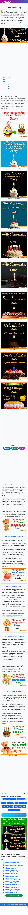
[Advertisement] (14, 57)
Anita (4, 806)
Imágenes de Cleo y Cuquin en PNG (12, 887)
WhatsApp (15, 448)
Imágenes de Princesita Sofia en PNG (12, 889)
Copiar (22, 448)
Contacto (24, 904)
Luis (8, 802)
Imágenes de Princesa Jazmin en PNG (13, 879)
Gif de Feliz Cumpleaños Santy (10, 77)
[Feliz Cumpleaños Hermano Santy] (14, 679)
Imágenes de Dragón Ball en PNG (11, 886)
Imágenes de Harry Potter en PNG (12, 881)
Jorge (18, 799)
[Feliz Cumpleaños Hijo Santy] (14, 731)
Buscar (25, 793)
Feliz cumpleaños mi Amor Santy (11, 81)
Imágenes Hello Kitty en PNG (11, 882)
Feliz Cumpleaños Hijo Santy (10, 88)
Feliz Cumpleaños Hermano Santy (11, 86)
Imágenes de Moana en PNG (10, 875)
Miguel (12, 802)
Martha (9, 799)
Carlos (14, 799)
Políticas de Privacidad (19, 904)
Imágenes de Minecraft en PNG (11, 876)
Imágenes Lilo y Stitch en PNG (11, 868)
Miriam (14, 810)
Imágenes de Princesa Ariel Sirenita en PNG (14, 865)
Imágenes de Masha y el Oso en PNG (12, 864)
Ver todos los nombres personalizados (14, 815)
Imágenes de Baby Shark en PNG (11, 878)
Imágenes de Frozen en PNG (10, 867)
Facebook (8, 448)
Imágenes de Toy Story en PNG (11, 892)
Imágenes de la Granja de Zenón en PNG (13, 862)
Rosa (17, 802)
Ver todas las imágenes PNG (14, 895)
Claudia (4, 799)
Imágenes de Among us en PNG (11, 890)
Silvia (20, 806)
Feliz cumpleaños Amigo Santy (10, 79)
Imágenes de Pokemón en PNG (11, 870)
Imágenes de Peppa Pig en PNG (11, 871)
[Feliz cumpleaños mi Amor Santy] (14, 574)
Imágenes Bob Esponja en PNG (11, 873)
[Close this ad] (27, 907)
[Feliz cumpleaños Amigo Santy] (14, 524)
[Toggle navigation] (25, 1)
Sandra (24, 806)
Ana (7, 806)
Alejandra (4, 802)
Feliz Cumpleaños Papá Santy (10, 84)
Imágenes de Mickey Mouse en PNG (12, 884)
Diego (11, 806)
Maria (16, 806)
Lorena (21, 802)
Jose (25, 802)
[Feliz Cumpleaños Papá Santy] (14, 625)
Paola (18, 810)
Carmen (23, 799)
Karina (9, 810)
